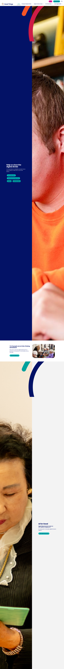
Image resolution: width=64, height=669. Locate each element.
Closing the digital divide (26, 3)
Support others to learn (38, 3)
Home (19, 3)
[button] (62, 1)
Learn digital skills (57, 3)
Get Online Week (48, 3)
